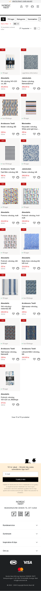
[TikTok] (27, 513)
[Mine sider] (21, 6)
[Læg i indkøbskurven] (17, 88)
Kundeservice (9, 525)
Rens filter (5, 24)
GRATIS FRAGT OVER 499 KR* (22, 1)
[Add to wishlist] (13, 88)
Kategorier (21, 19)
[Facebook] (14, 513)
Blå (15, 24)
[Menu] (38, 6)
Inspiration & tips (10, 542)
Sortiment (7, 534)
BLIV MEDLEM (15, 2)
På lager (11, 19)
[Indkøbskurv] (32, 6)
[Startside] (6, 6)
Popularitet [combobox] (25, 28)
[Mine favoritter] (27, 6)
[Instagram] (20, 513)
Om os (5, 551)
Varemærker (32, 19)
